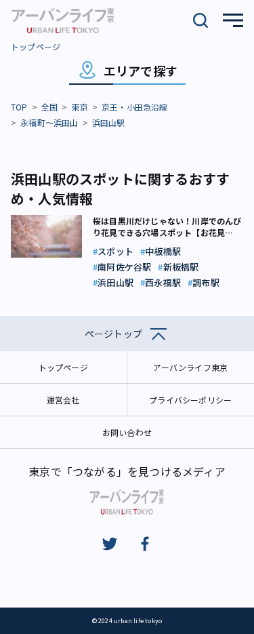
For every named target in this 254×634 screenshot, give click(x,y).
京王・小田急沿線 (135, 107)
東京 (79, 107)
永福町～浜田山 (49, 122)
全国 (49, 107)
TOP (19, 107)
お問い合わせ (127, 432)
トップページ (35, 46)
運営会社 (63, 399)
